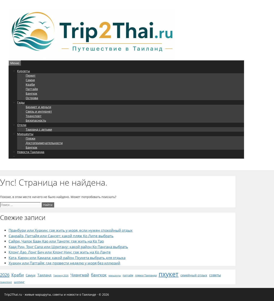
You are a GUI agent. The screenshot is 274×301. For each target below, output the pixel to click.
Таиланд (44, 275)
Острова (32, 98)
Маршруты (25, 134)
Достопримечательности (44, 143)
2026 (4, 275)
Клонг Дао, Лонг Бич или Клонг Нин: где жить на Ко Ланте (60, 252)
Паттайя (32, 89)
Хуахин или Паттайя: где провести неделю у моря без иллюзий (64, 263)
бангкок (99, 275)
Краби (30, 84)
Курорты (23, 71)
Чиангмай (79, 274)
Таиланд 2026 (60, 275)
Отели (21, 125)
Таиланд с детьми (39, 129)
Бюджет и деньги (38, 107)
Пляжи (30, 138)
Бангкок (31, 93)
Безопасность (36, 120)
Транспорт (34, 116)
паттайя (128, 275)
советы (215, 275)
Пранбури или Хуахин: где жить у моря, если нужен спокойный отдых (71, 230)
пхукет (169, 274)
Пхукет (31, 75)
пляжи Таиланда (146, 275)
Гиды (21, 102)
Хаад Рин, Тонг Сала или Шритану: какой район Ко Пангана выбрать (68, 246)
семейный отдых (193, 275)
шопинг (19, 282)
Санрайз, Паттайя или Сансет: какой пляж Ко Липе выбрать (61, 235)
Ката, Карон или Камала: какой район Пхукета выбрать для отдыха (67, 257)
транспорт (6, 282)
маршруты (115, 275)
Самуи (30, 80)
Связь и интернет (39, 111)
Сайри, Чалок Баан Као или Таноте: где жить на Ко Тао (56, 241)
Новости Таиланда (30, 152)
